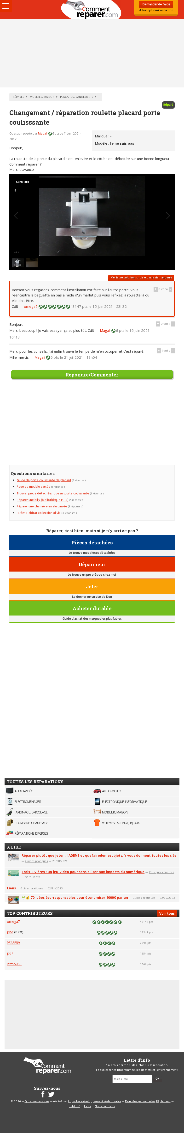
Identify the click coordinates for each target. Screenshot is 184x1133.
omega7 (31, 306)
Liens (11, 888)
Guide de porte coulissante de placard (44, 480)
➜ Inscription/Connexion (156, 10)
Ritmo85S (14, 964)
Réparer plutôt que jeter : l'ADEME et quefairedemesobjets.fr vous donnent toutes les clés (99, 855)
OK (157, 1079)
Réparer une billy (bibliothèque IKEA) (43, 500)
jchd (10, 932)
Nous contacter (105, 1106)
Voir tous (167, 913)
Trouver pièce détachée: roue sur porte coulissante (53, 493)
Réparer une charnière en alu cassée (42, 506)
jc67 (10, 953)
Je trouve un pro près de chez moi (92, 574)
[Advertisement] (92, 53)
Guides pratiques (36, 861)
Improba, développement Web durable (94, 1101)
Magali (43, 133)
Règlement (163, 1101)
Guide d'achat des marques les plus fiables (92, 618)
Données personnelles (140, 1101)
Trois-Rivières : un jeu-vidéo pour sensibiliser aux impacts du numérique (83, 871)
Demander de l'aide (156, 4)
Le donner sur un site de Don (92, 596)
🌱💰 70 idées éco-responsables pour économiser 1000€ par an (75, 897)
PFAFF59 (13, 942)
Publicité (74, 1106)
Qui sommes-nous (37, 1101)
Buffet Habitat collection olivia (39, 513)
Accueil (92, 9)
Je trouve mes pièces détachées (92, 552)
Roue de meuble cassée (33, 486)
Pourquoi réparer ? (161, 872)
